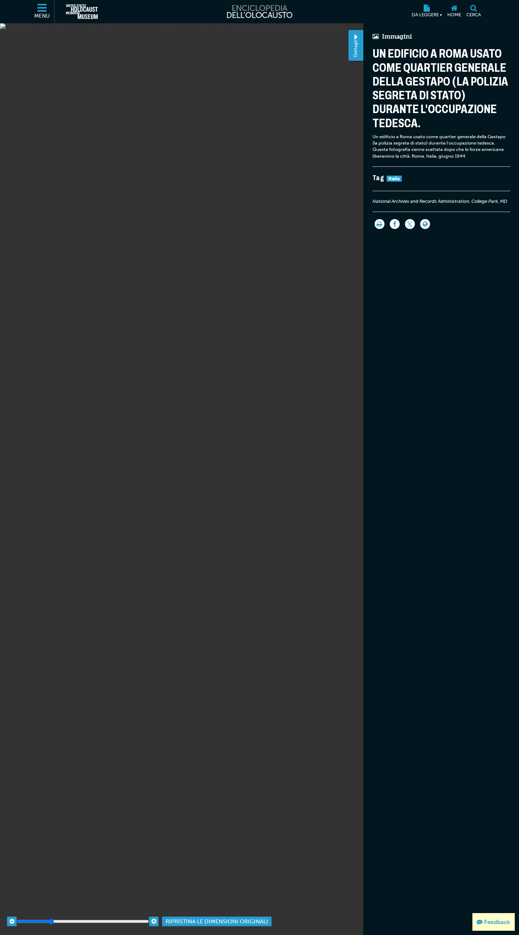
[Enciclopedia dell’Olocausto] (259, 11)
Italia (394, 178)
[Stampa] (379, 224)
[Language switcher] (425, 224)
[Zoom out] (12, 921)
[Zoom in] (154, 921)
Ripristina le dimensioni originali (217, 921)
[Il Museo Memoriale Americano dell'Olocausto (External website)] (82, 11)
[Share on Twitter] (410, 224)
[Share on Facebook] (395, 224)
